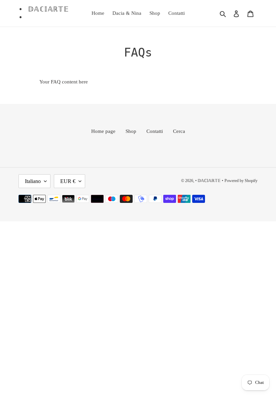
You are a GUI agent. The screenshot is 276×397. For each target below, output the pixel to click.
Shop (131, 131)
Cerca (179, 131)
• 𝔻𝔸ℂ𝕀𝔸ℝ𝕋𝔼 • (44, 13)
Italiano (33, 181)
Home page (103, 131)
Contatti (154, 131)
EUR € (67, 181)
